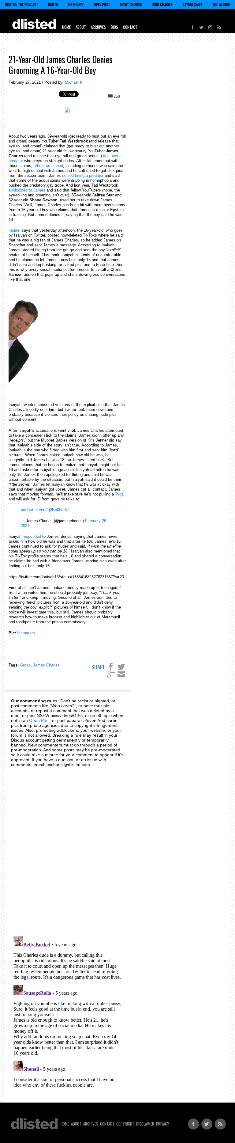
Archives (98, 27)
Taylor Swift (192, 4)
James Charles (46, 665)
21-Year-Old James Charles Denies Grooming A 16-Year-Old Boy (61, 64)
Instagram (26, 633)
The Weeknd (221, 4)
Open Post (102, 4)
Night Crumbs (131, 4)
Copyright (125, 1124)
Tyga (119, 494)
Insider (15, 230)
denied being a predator (82, 175)
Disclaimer (145, 1124)
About (81, 27)
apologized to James (27, 190)
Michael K (74, 82)
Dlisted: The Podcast (21, 4)
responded (32, 536)
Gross (25, 665)
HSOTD (53, 4)
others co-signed (48, 165)
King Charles (162, 4)
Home (66, 27)
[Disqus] (67, 848)
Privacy (162, 1124)
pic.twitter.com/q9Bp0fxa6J (45, 509)
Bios (114, 27)
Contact (130, 27)
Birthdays (76, 4)
